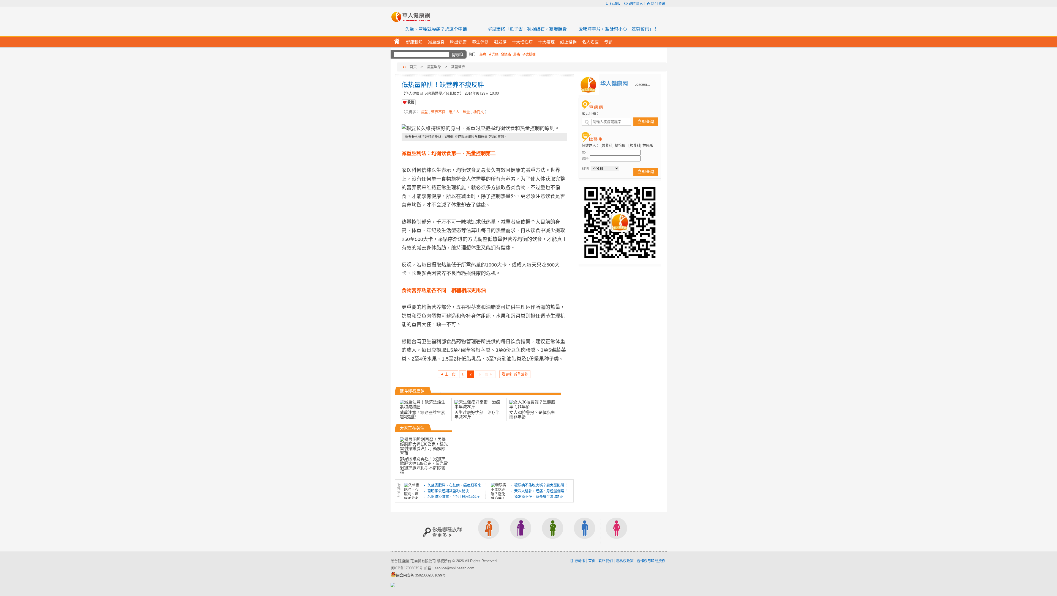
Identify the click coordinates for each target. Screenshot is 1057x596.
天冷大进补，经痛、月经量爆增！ (541, 491)
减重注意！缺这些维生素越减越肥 (422, 414)
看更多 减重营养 (515, 374)
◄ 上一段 (448, 374)
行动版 (615, 3)
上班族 (489, 532)
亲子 (552, 532)
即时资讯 (635, 3)
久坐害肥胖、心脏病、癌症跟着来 (454, 485)
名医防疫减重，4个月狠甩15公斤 (453, 497)
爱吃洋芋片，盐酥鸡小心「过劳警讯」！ (618, 29)
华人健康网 (413, 16)
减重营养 (458, 67)
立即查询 (646, 121)
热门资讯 (658, 3)
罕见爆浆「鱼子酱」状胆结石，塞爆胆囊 (527, 29)
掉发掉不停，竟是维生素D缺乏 (538, 497)
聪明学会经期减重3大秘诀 (448, 491)
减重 (424, 112)
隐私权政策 (625, 561)
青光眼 (493, 54)
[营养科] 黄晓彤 (640, 145)
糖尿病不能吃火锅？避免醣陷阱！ (541, 485)
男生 (584, 532)
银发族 (521, 532)
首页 (413, 67)
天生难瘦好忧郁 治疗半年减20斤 (477, 414)
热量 (466, 112)
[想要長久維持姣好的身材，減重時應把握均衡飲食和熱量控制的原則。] (484, 128)
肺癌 (516, 54)
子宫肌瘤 (529, 54)
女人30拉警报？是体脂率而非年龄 (532, 414)
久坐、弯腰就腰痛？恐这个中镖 (436, 29)
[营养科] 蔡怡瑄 (613, 145)
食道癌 (506, 54)
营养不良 (438, 112)
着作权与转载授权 (651, 561)
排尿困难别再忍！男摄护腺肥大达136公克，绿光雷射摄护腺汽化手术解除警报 (424, 465)
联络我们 (605, 561)
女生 (616, 532)
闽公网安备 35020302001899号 (421, 575)
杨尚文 (478, 112)
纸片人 (454, 112)
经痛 (483, 54)
